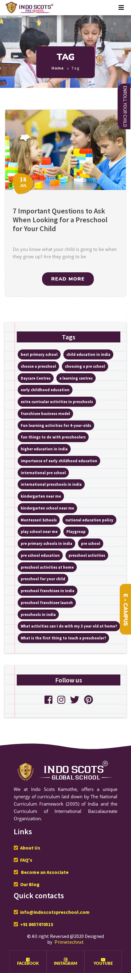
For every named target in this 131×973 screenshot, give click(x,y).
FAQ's (26, 860)
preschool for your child (43, 578)
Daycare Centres (36, 378)
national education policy (89, 519)
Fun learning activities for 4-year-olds (56, 425)
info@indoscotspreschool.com (55, 912)
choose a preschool (38, 366)
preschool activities (87, 555)
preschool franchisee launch (47, 602)
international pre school (43, 472)
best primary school (39, 354)
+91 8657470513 (36, 924)
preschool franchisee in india (47, 590)
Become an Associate (44, 872)
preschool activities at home (47, 567)
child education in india (88, 354)
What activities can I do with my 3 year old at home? (69, 626)
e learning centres (76, 378)
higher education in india (44, 448)
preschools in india (38, 614)
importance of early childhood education (59, 460)
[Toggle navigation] (121, 7)
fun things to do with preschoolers (53, 437)
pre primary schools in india (46, 543)
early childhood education (45, 389)
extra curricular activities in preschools (57, 401)
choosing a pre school (85, 366)
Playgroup (76, 531)
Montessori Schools (39, 519)
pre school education (40, 555)
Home (57, 68)
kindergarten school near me (47, 508)
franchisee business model (45, 413)
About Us (30, 848)
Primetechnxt (69, 942)
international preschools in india (51, 484)
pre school (90, 543)
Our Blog (30, 884)
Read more (68, 279)
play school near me (39, 531)
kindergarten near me (41, 496)
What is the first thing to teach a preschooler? (63, 637)
